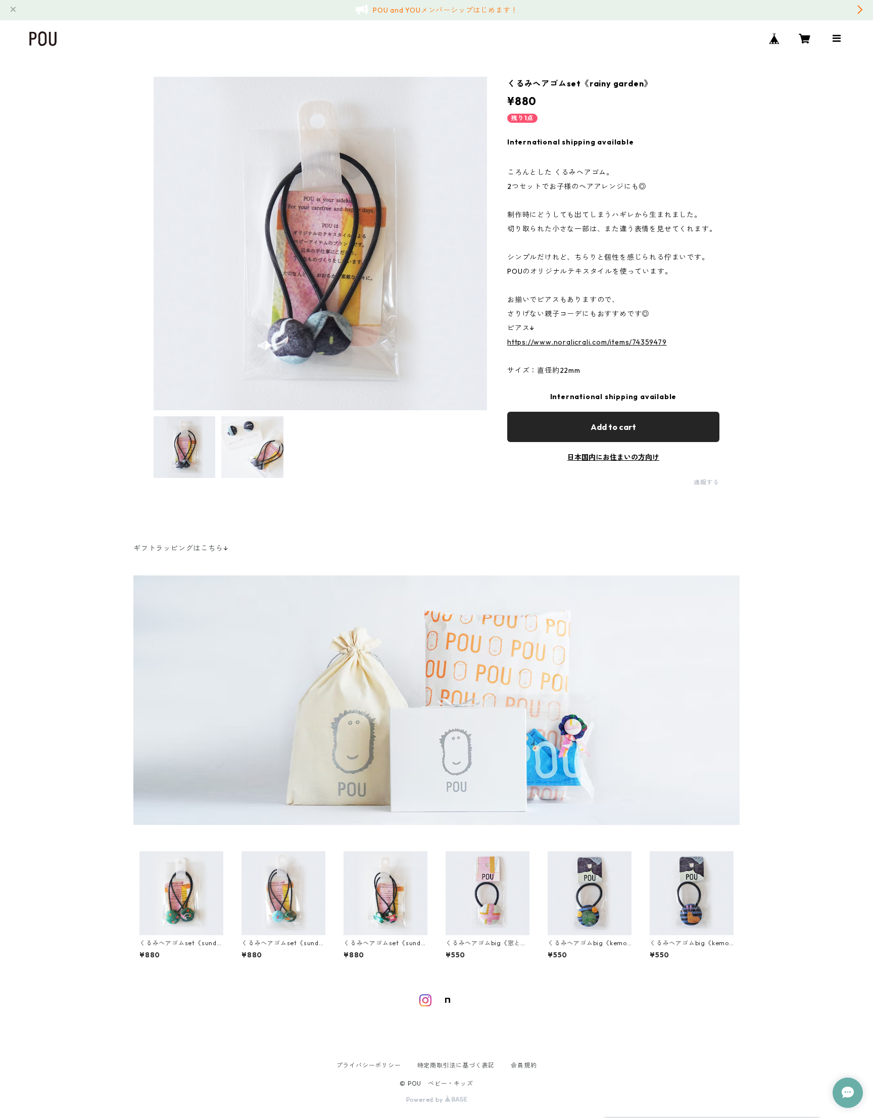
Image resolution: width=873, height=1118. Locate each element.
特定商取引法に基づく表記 (456, 1065)
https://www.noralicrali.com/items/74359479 (587, 342)
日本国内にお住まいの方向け (613, 457)
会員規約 (524, 1065)
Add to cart (613, 427)
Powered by (425, 1099)
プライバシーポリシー (368, 1065)
